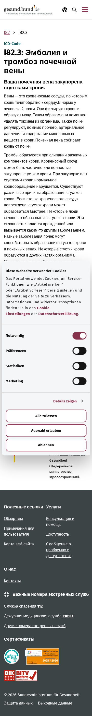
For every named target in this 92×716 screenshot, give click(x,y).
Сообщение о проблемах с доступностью (58, 550)
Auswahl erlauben (46, 430)
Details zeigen (65, 401)
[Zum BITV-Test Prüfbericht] (20, 675)
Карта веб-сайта (19, 544)
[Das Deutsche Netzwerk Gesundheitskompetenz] (43, 656)
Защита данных (19, 703)
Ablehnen (46, 445)
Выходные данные (55, 703)
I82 (7, 32)
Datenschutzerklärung (58, 314)
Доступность (57, 534)
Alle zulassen (46, 416)
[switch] (79, 351)
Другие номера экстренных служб (35, 625)
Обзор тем (13, 518)
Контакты (12, 581)
